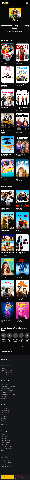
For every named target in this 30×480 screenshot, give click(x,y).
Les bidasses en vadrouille (6, 84)
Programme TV (5, 434)
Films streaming (5, 440)
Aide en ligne (4, 384)
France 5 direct (5, 414)
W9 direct (3, 420)
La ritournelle (5, 230)
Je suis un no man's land (21, 178)
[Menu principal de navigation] (27, 3)
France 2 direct (5, 410)
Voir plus (26, 33)
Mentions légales (5, 388)
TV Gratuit (4, 438)
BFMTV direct (5, 424)
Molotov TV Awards (6, 446)
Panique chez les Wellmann (20, 155)
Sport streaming (5, 444)
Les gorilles (19, 208)
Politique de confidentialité (8, 386)
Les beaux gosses (21, 298)
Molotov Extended (6, 462)
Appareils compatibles (7, 398)
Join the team (5, 374)
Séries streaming (5, 442)
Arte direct (4, 418)
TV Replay (4, 436)
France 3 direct (5, 412)
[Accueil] (6, 3)
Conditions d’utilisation (7, 392)
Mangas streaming (6, 448)
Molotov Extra (5, 460)
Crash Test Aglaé (21, 84)
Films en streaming (12, 31)
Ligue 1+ (3, 464)
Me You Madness (6, 320)
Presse (3, 368)
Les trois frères (6, 62)
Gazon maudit (5, 107)
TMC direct (4, 422)
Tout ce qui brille (20, 252)
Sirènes (3, 177)
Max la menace (5, 208)
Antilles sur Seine (6, 154)
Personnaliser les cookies (8, 394)
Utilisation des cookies (7, 390)
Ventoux (18, 230)
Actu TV (3, 450)
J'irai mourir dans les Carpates (22, 108)
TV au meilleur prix (6, 466)
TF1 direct (4, 408)
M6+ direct (4, 416)
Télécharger (4, 396)
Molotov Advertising (6, 372)
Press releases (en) (6, 370)
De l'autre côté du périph (6, 131)
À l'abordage (5, 298)
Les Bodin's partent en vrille (7, 253)
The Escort (19, 62)
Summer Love (5, 276)
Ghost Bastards (20, 276)
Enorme (18, 131)
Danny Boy (19, 320)
